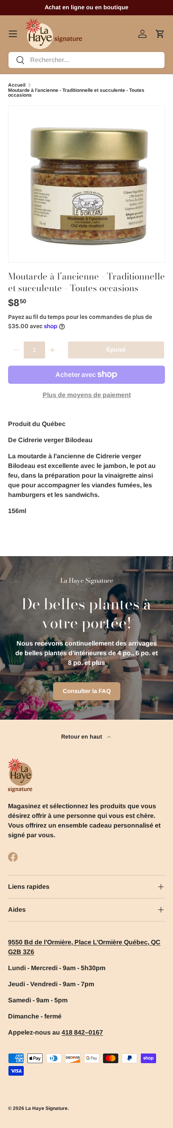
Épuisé (116, 349)
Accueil (16, 85)
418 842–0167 (82, 1032)
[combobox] (86, 60)
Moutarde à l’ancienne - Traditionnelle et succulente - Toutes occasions (76, 92)
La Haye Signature (46, 1108)
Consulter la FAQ (87, 691)
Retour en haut (82, 736)
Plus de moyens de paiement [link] (87, 394)
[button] (160, 34)
